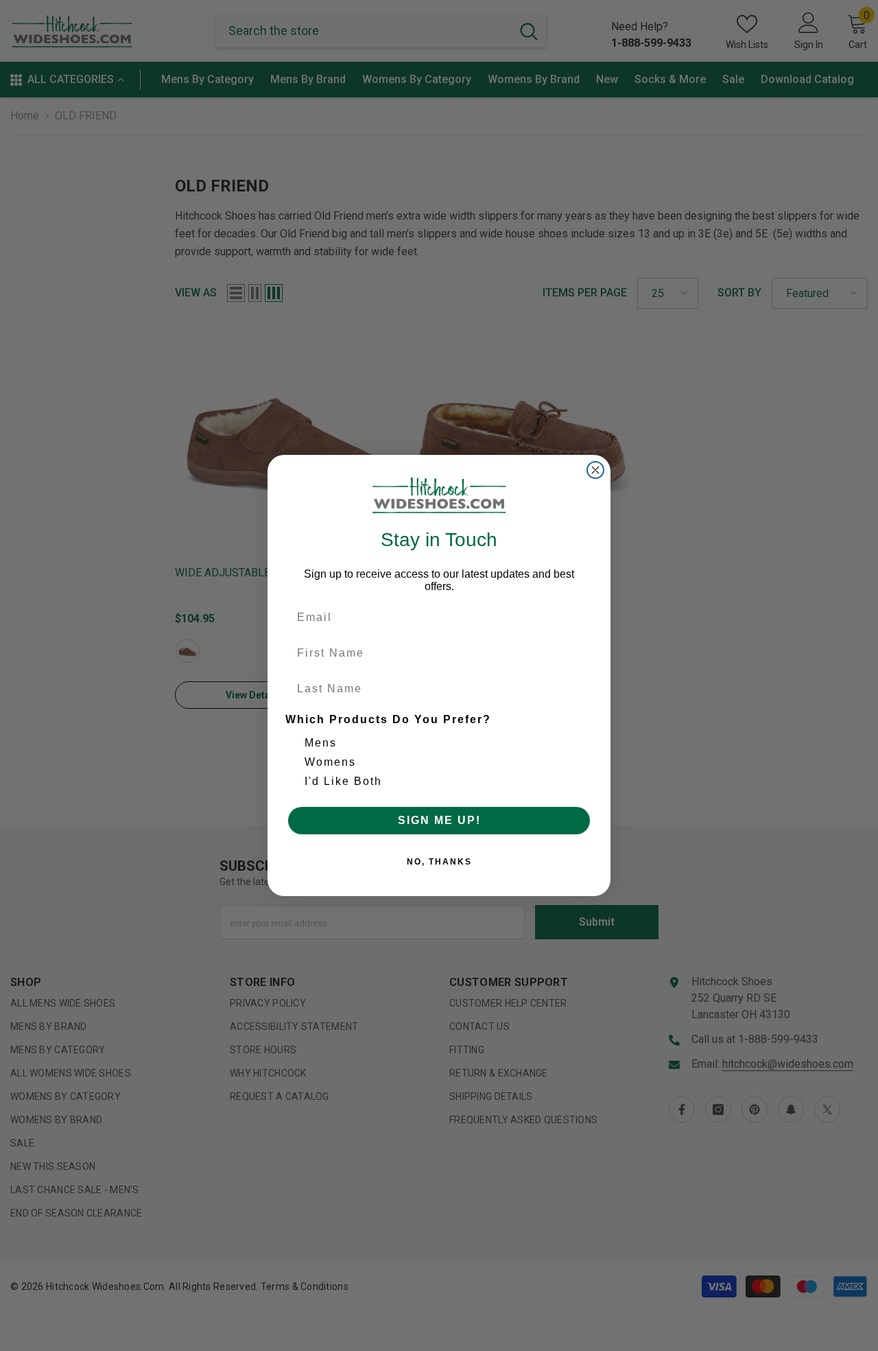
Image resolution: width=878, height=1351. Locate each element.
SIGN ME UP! (439, 820)
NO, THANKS (439, 862)
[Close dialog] (595, 470)
